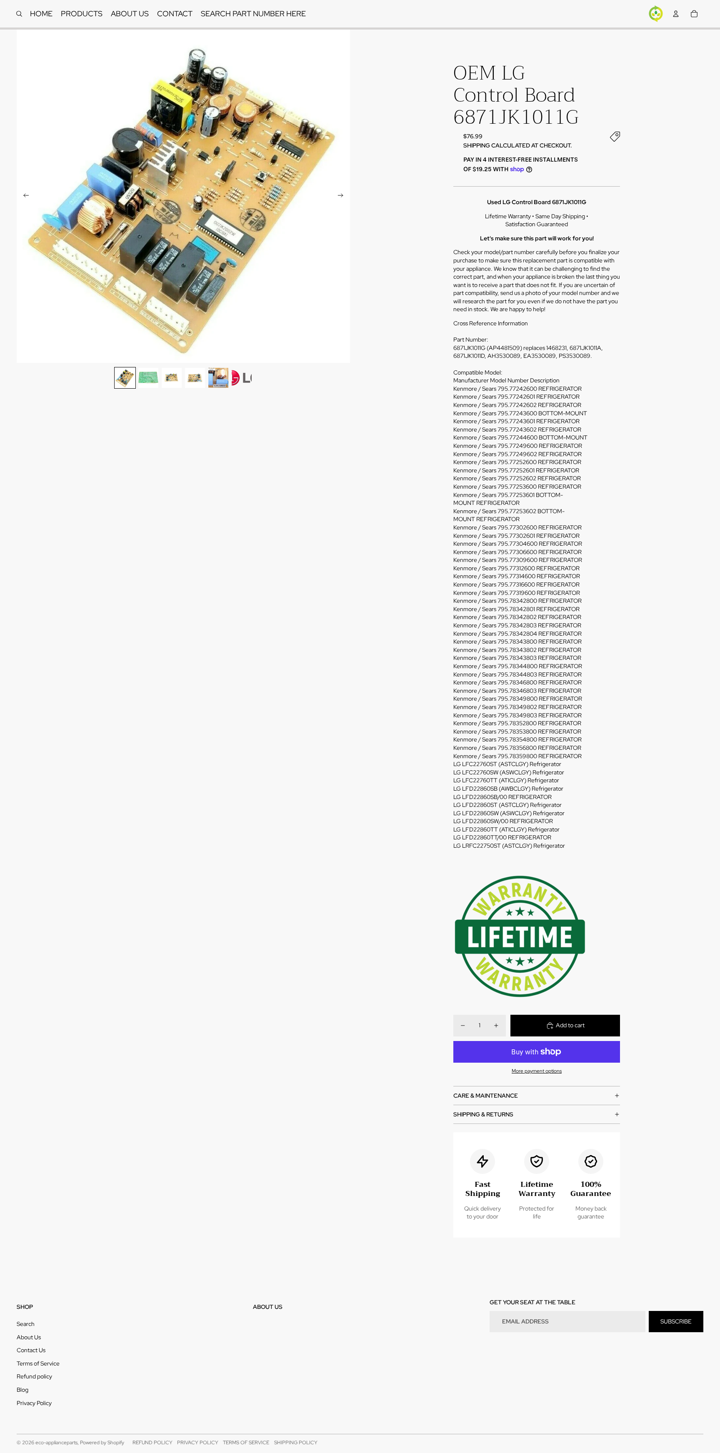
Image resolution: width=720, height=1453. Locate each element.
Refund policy (34, 1376)
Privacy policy (197, 1442)
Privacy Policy (34, 1403)
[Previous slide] (23, 196)
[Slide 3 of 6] (172, 378)
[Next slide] (343, 196)
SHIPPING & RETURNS (483, 1114)
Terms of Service (38, 1363)
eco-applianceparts (56, 1442)
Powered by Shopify (102, 1442)
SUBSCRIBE (676, 1321)
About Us (29, 1337)
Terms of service (246, 1442)
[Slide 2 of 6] (148, 378)
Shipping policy (296, 1442)
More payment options (537, 1071)
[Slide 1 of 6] (125, 378)
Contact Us (31, 1350)
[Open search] (19, 14)
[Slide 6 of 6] (242, 378)
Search (26, 1324)
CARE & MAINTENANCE (485, 1095)
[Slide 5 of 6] (218, 378)
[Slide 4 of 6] (195, 378)
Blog (22, 1389)
